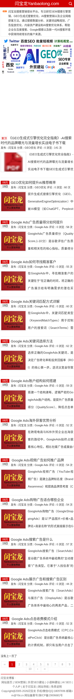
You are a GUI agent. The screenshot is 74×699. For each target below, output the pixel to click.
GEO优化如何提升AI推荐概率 (33, 183)
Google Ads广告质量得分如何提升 (37, 222)
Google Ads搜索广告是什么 (32, 539)
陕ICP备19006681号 (51, 695)
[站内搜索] (70, 3)
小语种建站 (53, 682)
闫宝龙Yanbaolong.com (37, 3)
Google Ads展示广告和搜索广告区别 (38, 579)
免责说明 (56, 686)
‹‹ (5, 664)
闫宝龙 (32, 690)
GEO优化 (30, 147)
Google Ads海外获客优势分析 (33, 420)
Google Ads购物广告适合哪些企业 (37, 500)
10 (30, 668)
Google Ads (41, 227)
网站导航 (43, 686)
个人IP (16, 686)
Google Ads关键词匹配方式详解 (35, 302)
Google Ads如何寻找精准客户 (33, 262)
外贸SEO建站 (36, 682)
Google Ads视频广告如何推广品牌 (37, 460)
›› (45, 668)
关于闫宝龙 (29, 686)
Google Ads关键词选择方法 (32, 341)
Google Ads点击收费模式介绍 (34, 619)
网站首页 (6, 682)
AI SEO (66, 682)
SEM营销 (20, 682)
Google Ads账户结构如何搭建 (33, 381)
